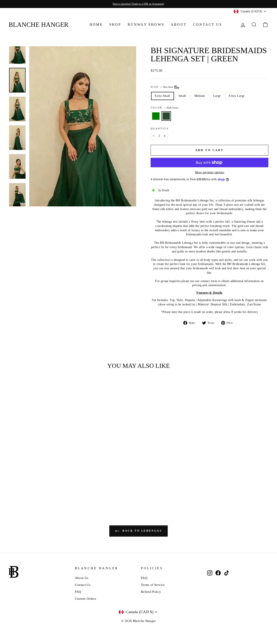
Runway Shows (146, 24)
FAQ (78, 591)
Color (164, 107)
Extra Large (236, 95)
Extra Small (162, 95)
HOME (96, 24)
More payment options (209, 172)
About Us (82, 578)
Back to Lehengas (141, 530)
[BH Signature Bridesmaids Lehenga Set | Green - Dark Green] (42, 489)
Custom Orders (85, 598)
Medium (199, 95)
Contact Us (207, 24)
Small (182, 95)
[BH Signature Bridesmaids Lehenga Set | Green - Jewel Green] (36, 489)
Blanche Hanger (38, 24)
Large (217, 95)
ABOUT (179, 24)
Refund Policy (151, 591)
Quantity (160, 128)
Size (162, 87)
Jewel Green (155, 116)
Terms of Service (153, 585)
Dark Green (166, 116)
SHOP (115, 24)
